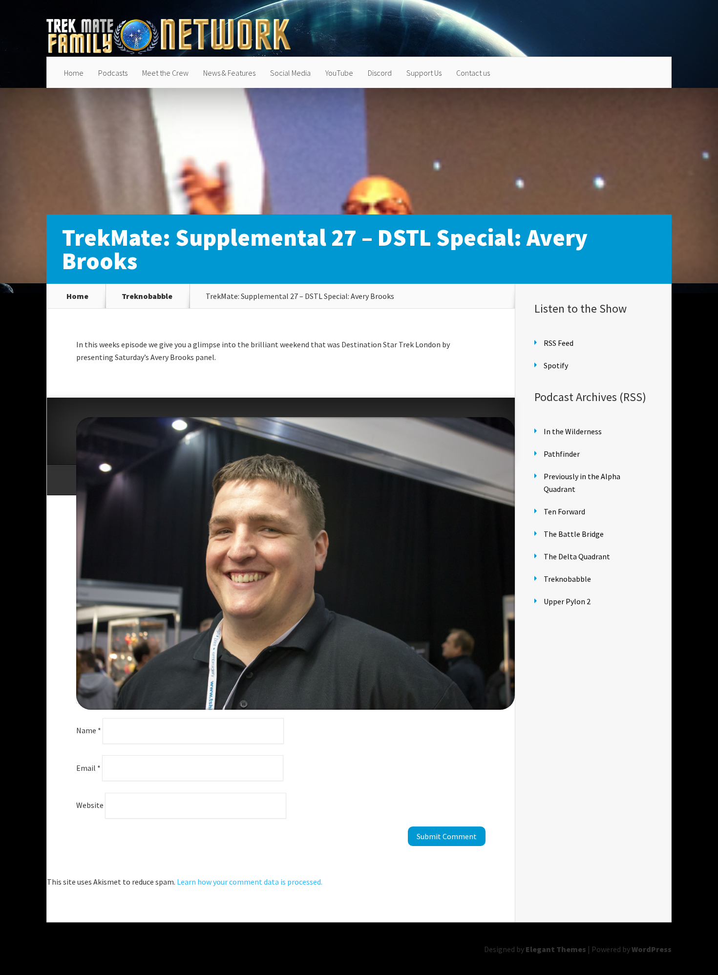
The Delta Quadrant (577, 556)
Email (88, 767)
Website (90, 805)
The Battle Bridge (574, 534)
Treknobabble (147, 296)
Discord (380, 73)
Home (74, 73)
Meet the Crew (165, 73)
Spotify (556, 365)
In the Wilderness (573, 431)
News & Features (229, 73)
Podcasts (112, 73)
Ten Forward (564, 511)
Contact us (473, 73)
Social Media (290, 73)
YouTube (339, 73)
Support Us (424, 73)
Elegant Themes (556, 949)
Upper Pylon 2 (567, 601)
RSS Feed (558, 343)
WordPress (652, 949)
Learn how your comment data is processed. (249, 882)
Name (88, 730)
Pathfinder (562, 454)
